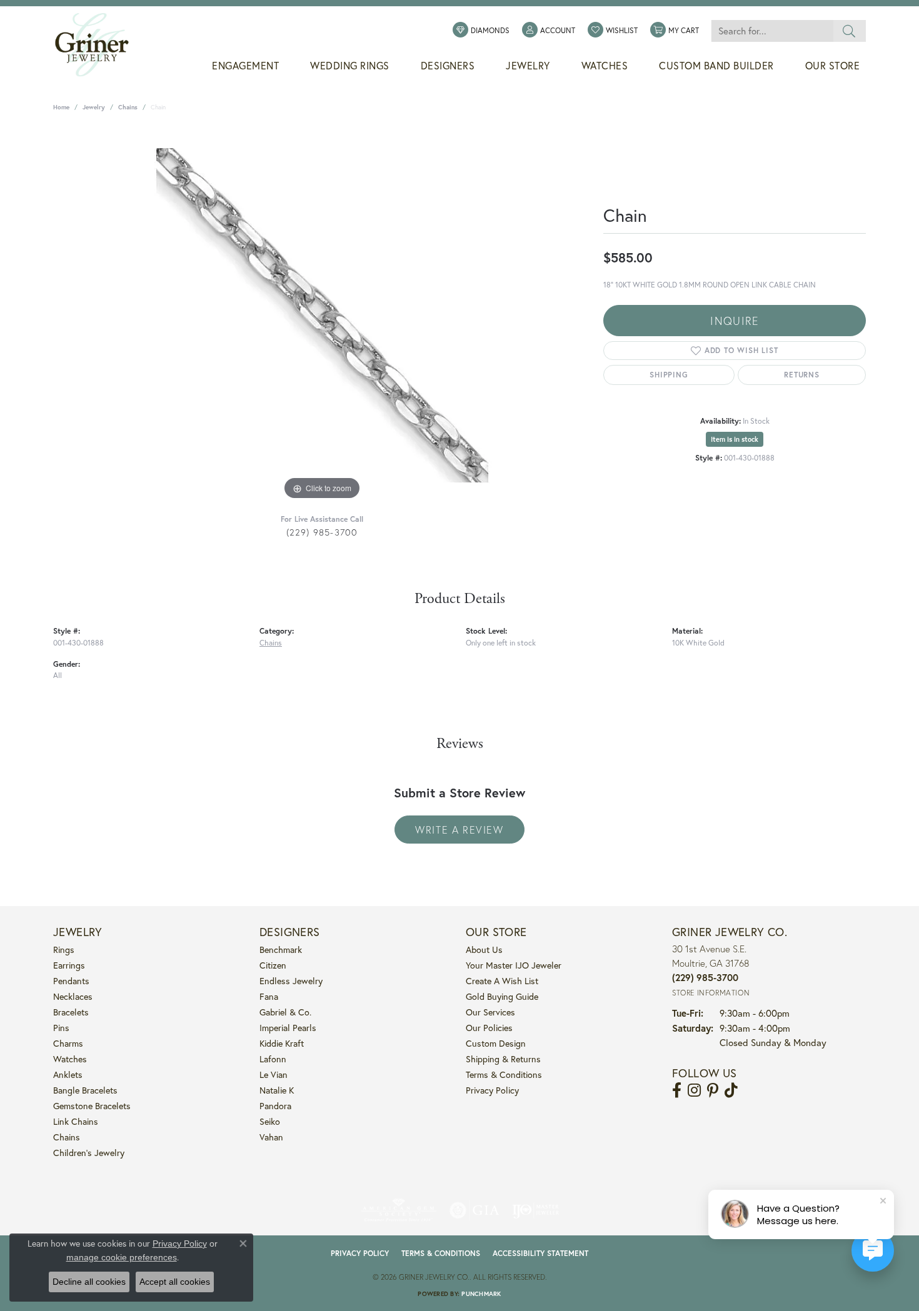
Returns (802, 374)
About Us (484, 949)
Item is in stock (734, 439)
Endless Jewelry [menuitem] (291, 981)
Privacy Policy (492, 1090)
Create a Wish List (502, 981)
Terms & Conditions (504, 1074)
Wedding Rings (349, 66)
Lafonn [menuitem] (272, 1059)
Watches (604, 66)
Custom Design (496, 1043)
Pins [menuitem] (61, 1028)
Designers (448, 66)
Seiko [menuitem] (269, 1121)
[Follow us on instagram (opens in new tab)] (694, 1090)
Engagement (245, 66)
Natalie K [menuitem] (276, 1090)
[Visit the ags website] (398, 1210)
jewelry (94, 107)
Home (61, 107)
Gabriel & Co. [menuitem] (285, 1012)
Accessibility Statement (540, 1253)
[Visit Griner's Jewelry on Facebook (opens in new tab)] (676, 1090)
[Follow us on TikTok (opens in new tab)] (731, 1090)
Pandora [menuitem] (275, 1106)
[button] (548, 30)
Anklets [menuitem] (68, 1074)
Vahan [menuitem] (271, 1137)
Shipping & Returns (503, 1059)
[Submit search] (849, 31)
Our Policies (489, 1028)
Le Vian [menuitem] (273, 1074)
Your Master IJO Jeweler (513, 965)
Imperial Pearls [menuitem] (287, 1028)
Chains (128, 107)
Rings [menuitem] (63, 949)
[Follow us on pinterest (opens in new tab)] (712, 1090)
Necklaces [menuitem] (73, 996)
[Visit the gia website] (474, 1210)
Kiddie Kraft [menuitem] (281, 1043)
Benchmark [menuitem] (280, 949)
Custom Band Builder (716, 66)
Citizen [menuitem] (272, 965)
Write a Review (459, 829)
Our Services (490, 1012)
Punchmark (481, 1294)
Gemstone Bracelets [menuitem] (92, 1106)
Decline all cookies (89, 1282)
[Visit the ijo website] (535, 1210)
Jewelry (528, 66)
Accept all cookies (174, 1282)
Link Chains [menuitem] (75, 1121)
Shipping (669, 374)
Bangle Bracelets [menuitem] (85, 1090)
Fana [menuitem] (268, 996)
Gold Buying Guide (502, 996)
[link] (481, 30)
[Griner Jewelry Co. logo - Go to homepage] (98, 45)
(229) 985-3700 (322, 532)
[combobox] (772, 31)
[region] (322, 315)
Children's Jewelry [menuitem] (88, 1153)
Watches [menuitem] (70, 1059)
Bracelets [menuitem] (71, 1012)
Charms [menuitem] (68, 1043)
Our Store (832, 66)
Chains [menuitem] (66, 1137)
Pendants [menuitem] (71, 981)
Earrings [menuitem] (69, 965)
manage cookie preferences (121, 1257)
